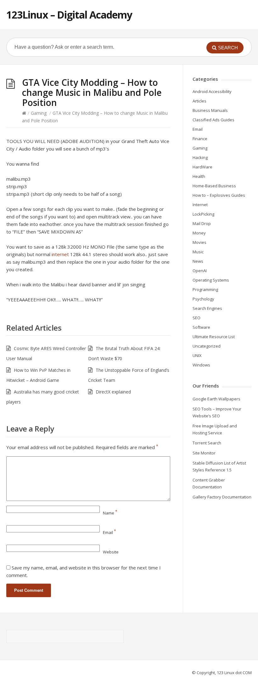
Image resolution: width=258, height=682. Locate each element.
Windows (201, 365)
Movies (199, 242)
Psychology (203, 299)
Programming (205, 289)
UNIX (197, 355)
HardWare (202, 167)
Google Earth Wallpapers (216, 399)
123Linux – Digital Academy (69, 14)
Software (201, 327)
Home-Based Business (214, 186)
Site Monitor (204, 453)
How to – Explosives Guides (219, 195)
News (198, 261)
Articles (199, 101)
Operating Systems (211, 280)
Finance (200, 138)
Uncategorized (207, 346)
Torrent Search (207, 443)
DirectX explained (113, 392)
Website (111, 552)
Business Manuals (210, 110)
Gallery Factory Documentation (222, 497)
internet (60, 254)
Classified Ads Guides (213, 120)
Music (198, 252)
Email (109, 532)
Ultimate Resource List (214, 336)
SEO (196, 318)
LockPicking (203, 214)
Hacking (200, 157)
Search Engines (207, 308)
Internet (200, 204)
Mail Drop (202, 223)
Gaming (39, 113)
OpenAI (200, 270)
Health (199, 176)
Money (199, 233)
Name (110, 513)
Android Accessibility (212, 91)
